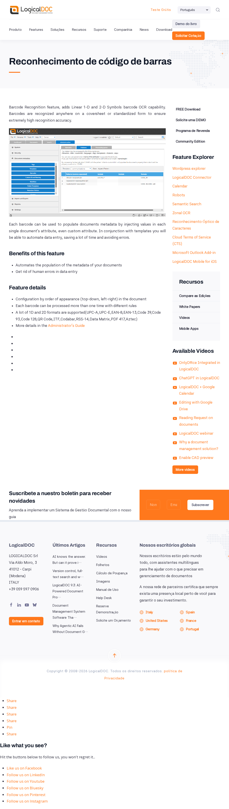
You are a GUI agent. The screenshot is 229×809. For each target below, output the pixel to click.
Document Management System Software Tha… (69, 612)
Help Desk (104, 598)
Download (164, 29)
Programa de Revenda (193, 131)
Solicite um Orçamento (113, 620)
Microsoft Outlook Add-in (194, 252)
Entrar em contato (26, 621)
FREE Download (188, 109)
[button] (218, 10)
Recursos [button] (79, 29)
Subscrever (200, 505)
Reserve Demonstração (107, 609)
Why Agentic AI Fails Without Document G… (70, 629)
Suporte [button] (100, 29)
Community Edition (190, 141)
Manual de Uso (107, 590)
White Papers (189, 307)
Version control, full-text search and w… (68, 574)
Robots (178, 195)
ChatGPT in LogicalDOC (199, 378)
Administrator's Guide (66, 325)
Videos (184, 317)
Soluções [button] (57, 29)
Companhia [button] (123, 29)
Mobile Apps (189, 328)
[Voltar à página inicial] (31, 9)
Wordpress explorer (189, 168)
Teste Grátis (161, 10)
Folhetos (102, 565)
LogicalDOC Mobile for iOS (194, 261)
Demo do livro (186, 24)
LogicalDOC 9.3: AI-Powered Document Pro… (68, 591)
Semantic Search (186, 204)
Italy (149, 612)
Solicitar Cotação (188, 36)
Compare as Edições (195, 296)
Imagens (103, 581)
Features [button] (36, 29)
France (191, 620)
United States (157, 620)
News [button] (144, 29)
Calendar (179, 186)
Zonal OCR (181, 213)
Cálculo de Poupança (111, 573)
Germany (152, 629)
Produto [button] (15, 29)
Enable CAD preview (196, 457)
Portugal (192, 629)
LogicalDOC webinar (196, 433)
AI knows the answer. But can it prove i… (69, 560)
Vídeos (101, 557)
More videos (185, 470)
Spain (190, 612)
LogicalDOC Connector (191, 177)
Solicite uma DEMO (191, 120)
